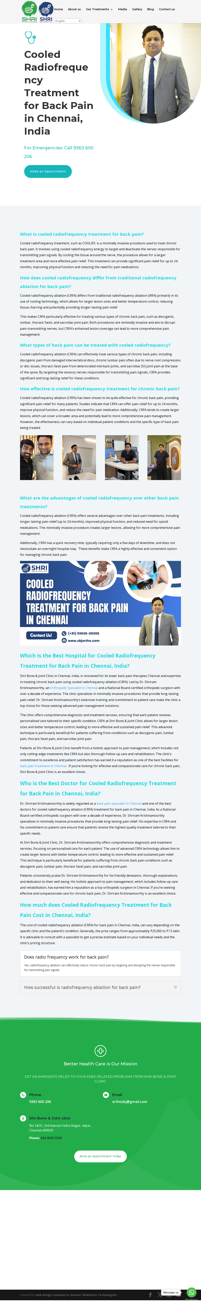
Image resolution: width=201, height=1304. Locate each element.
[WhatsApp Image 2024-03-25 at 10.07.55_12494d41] (79, 479)
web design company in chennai (58, 1295)
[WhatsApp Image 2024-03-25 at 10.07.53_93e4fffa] (122, 479)
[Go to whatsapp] (191, 1292)
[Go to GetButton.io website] (191, 1300)
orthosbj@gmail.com (129, 1101)
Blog (150, 9)
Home (58, 9)
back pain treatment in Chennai (43, 766)
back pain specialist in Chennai (119, 803)
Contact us (167, 9)
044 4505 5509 (51, 1138)
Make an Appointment (48, 171)
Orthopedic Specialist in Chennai (74, 688)
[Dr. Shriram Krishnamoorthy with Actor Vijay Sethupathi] (37, 479)
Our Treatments (97, 9)
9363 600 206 (40, 1101)
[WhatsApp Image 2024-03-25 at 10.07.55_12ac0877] (164, 479)
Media (122, 9)
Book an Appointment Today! (100, 1156)
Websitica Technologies (100, 1295)
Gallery (137, 9)
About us (74, 9)
